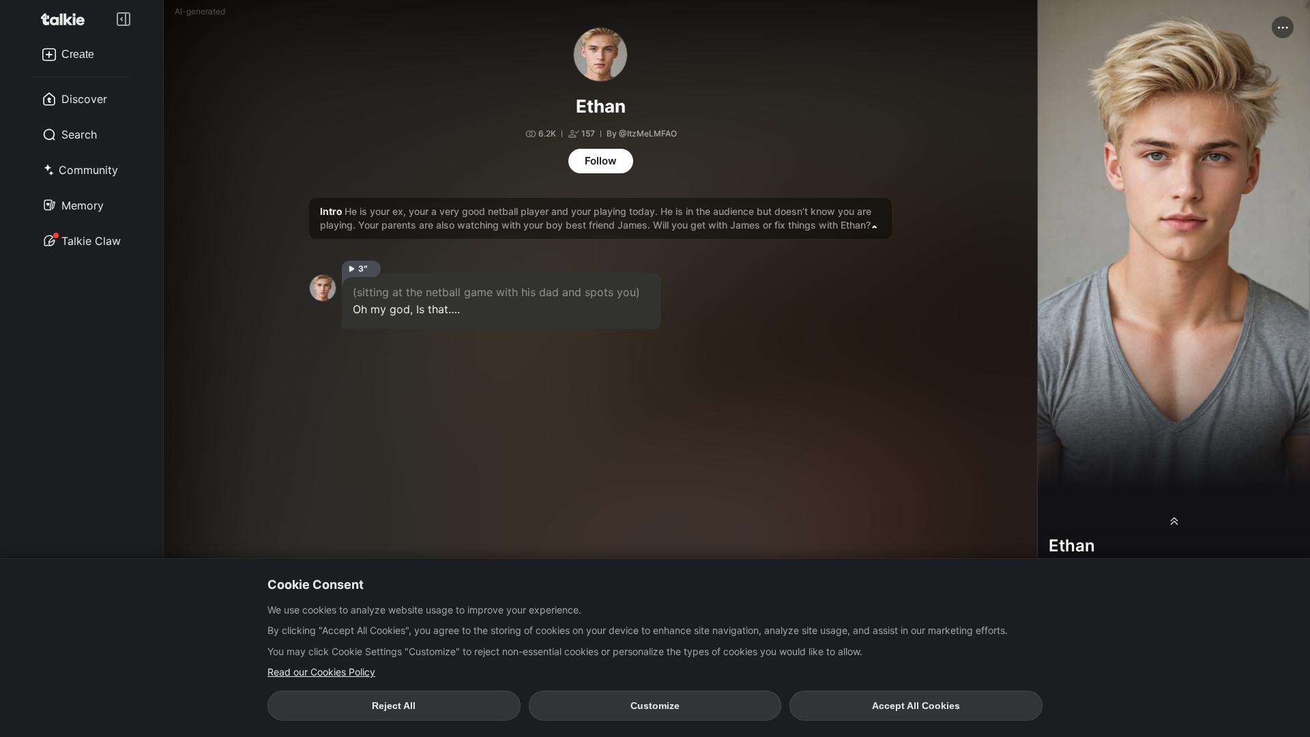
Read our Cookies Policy (321, 672)
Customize (655, 705)
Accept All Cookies (916, 705)
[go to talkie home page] (66, 19)
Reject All (394, 705)
